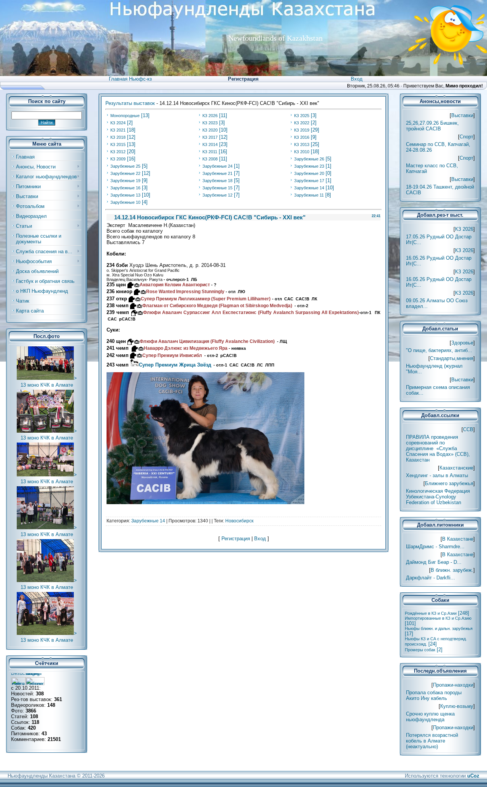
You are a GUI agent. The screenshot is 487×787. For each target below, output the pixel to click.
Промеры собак (420, 649)
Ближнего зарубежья (449, 483)
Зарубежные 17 (309, 180)
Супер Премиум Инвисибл (172, 355)
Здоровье (462, 343)
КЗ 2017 (210, 137)
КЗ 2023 (210, 123)
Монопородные (125, 115)
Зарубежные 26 (309, 159)
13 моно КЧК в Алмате (47, 385)
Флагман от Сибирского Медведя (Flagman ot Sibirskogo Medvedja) (217, 305)
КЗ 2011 (209, 151)
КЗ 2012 (118, 151)
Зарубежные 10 (125, 202)
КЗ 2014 (210, 144)
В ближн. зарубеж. (452, 570)
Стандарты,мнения (451, 358)
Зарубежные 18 (217, 180)
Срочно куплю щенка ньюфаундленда (430, 716)
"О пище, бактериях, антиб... (439, 350)
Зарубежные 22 (125, 173)
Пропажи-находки (453, 685)
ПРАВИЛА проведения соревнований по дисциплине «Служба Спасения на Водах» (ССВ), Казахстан (438, 448)
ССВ (468, 429)
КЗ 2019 (301, 130)
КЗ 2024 (118, 123)
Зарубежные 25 (125, 166)
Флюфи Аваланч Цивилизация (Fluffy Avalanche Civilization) (207, 341)
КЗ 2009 (118, 159)
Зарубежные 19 (125, 180)
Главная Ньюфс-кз (130, 79)
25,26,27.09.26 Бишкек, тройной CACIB (432, 126)
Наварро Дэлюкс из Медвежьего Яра (185, 348)
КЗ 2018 (118, 137)
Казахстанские (456, 468)
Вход (357, 79)
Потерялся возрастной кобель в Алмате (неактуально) (432, 740)
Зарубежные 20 (309, 173)
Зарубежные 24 (217, 166)
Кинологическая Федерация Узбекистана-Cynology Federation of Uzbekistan (438, 496)
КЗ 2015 (118, 144)
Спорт (466, 137)
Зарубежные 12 (217, 195)
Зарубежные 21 (217, 173)
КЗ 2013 (301, 144)
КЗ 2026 (210, 115)
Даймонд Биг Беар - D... (434, 562)
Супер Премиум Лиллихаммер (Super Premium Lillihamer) (205, 298)
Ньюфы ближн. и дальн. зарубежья (439, 628)
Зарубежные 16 (125, 188)
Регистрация (243, 79)
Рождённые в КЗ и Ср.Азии (431, 613)
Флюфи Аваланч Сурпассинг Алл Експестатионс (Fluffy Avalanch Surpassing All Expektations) (251, 312)
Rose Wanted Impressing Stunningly (185, 291)
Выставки (462, 115)
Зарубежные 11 (309, 195)
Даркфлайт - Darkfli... (430, 578)
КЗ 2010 (301, 151)
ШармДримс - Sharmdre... (435, 546)
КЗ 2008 (210, 159)
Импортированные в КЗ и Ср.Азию (438, 618)
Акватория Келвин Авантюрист (175, 284)
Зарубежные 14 (309, 188)
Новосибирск (239, 521)
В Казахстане (457, 539)
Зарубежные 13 (125, 195)
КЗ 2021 (118, 130)
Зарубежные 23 (309, 166)
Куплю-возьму (456, 706)
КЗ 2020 (210, 130)
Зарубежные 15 (217, 188)
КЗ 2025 (301, 115)
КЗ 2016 (301, 137)
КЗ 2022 (301, 123)
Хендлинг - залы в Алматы (437, 475)
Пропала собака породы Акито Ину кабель (434, 695)
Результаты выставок (130, 103)
